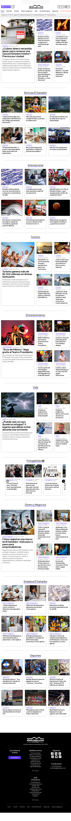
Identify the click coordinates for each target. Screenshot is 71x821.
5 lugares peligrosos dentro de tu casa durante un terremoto (62, 414)
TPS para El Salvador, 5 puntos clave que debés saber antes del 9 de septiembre (11, 150)
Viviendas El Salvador (38, 15)
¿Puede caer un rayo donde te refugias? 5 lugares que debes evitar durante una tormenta (16, 425)
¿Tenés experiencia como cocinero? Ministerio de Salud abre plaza (11, 608)
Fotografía (10, 480)
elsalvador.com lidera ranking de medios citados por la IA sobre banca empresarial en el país (62, 533)
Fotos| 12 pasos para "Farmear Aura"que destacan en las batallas (14, 486)
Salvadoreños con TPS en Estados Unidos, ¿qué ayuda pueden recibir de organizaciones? (59, 192)
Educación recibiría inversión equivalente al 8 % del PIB (59, 607)
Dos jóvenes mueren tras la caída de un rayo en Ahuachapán (59, 118)
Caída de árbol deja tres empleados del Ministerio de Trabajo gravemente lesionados (11, 119)
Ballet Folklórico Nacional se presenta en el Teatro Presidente (44, 341)
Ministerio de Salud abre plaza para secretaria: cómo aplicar (35, 607)
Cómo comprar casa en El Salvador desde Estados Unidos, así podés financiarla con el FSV (44, 533)
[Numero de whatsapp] (52, 757)
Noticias (9, 11)
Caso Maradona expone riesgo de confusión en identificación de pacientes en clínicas (44, 444)
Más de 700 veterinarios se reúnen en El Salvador (58, 148)
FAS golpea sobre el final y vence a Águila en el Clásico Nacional (35, 712)
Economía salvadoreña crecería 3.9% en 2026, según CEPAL (62, 565)
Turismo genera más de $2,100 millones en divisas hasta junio (17, 274)
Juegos (16, 15)
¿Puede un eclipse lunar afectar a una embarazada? (43, 413)
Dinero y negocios (26, 11)
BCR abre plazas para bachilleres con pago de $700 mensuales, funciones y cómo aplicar (35, 639)
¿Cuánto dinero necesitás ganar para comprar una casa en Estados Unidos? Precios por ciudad (17, 52)
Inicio (2, 11)
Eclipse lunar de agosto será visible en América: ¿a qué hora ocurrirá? (58, 222)
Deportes (55, 11)
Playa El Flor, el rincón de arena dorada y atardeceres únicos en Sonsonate (43, 264)
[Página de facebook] (52, 754)
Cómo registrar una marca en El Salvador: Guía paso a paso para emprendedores (17, 543)
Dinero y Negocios (57, 807)
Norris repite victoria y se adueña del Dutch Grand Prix (12, 712)
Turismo (16, 11)
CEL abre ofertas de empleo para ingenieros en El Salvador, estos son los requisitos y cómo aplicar (59, 639)
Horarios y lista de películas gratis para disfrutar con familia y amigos (62, 341)
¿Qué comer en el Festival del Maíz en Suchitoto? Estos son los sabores (62, 263)
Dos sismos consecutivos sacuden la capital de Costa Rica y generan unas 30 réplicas (11, 223)
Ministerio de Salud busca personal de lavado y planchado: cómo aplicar (12, 638)
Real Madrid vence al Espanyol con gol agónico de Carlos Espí (58, 712)
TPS (11, 15)
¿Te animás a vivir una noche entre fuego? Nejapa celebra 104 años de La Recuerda (62, 40)
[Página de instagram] (59, 754)
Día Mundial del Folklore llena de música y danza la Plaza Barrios (44, 294)
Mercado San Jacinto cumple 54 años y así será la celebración (35, 118)
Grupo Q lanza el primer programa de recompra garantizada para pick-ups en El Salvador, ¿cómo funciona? (44, 74)
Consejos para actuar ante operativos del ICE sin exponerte (34, 191)
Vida (36, 11)
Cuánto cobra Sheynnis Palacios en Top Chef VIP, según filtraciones (62, 371)
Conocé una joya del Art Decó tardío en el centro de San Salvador (52, 486)
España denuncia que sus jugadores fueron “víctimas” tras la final (35, 681)
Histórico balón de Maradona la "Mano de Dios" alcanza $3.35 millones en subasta (58, 682)
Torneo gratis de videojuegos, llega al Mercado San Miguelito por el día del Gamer (44, 371)
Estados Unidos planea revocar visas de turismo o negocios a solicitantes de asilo (44, 41)
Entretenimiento (45, 11)
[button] (63, 481)
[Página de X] (56, 754)
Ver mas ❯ (35, 770)
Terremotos (4, 15)
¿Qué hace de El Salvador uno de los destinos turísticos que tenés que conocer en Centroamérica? (62, 297)
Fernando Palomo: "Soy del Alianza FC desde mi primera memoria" (62, 72)
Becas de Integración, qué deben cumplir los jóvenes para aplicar (34, 149)
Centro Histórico (51, 15)
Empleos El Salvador (25, 15)
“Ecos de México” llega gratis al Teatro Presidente (17, 351)
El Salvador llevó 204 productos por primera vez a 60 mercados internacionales (44, 565)
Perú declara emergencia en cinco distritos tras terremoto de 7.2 (35, 222)
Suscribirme (14, 757)
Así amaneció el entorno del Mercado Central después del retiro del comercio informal (32, 488)
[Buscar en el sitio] (13, 6)
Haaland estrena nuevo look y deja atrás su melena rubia (62, 443)
